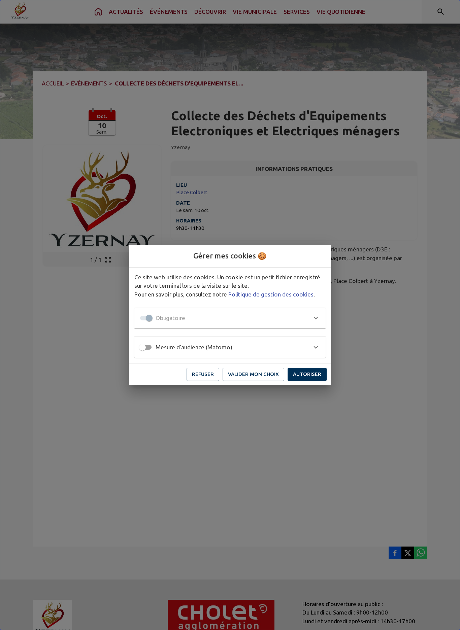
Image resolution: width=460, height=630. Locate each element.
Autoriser (307, 374)
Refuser (203, 374)
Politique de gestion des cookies (271, 294)
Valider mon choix (253, 374)
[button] (230, 318)
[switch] (142, 347)
